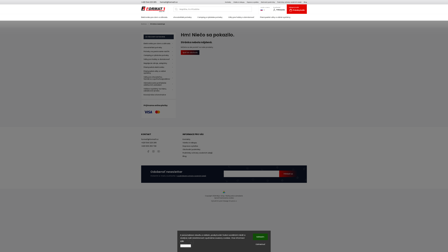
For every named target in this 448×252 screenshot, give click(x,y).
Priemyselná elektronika (154, 67)
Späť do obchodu (190, 52)
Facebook (148, 151)
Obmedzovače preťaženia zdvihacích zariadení (155, 84)
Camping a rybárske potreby (156, 55)
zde (182, 241)
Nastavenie (185, 246)
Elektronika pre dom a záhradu (157, 43)
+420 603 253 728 (148, 146)
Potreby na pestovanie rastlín (156, 51)
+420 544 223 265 (149, 143)
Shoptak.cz (233, 201)
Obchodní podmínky (268, 2)
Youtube (158, 151)
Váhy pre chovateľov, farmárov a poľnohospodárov (157, 78)
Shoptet (219, 201)
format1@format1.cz (149, 139)
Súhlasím (260, 237)
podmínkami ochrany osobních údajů (191, 176)
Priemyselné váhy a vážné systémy (155, 72)
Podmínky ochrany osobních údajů (289, 2)
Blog (305, 2)
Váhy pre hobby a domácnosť (157, 59)
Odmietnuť (260, 244)
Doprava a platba (253, 2)
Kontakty (228, 2)
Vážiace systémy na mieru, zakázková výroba (155, 90)
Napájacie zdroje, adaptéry (155, 63)
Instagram (153, 151)
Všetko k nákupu (239, 2)
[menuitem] (155, 17)
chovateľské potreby (153, 47)
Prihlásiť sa (288, 174)
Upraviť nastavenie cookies (224, 198)
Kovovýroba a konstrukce (155, 95)
